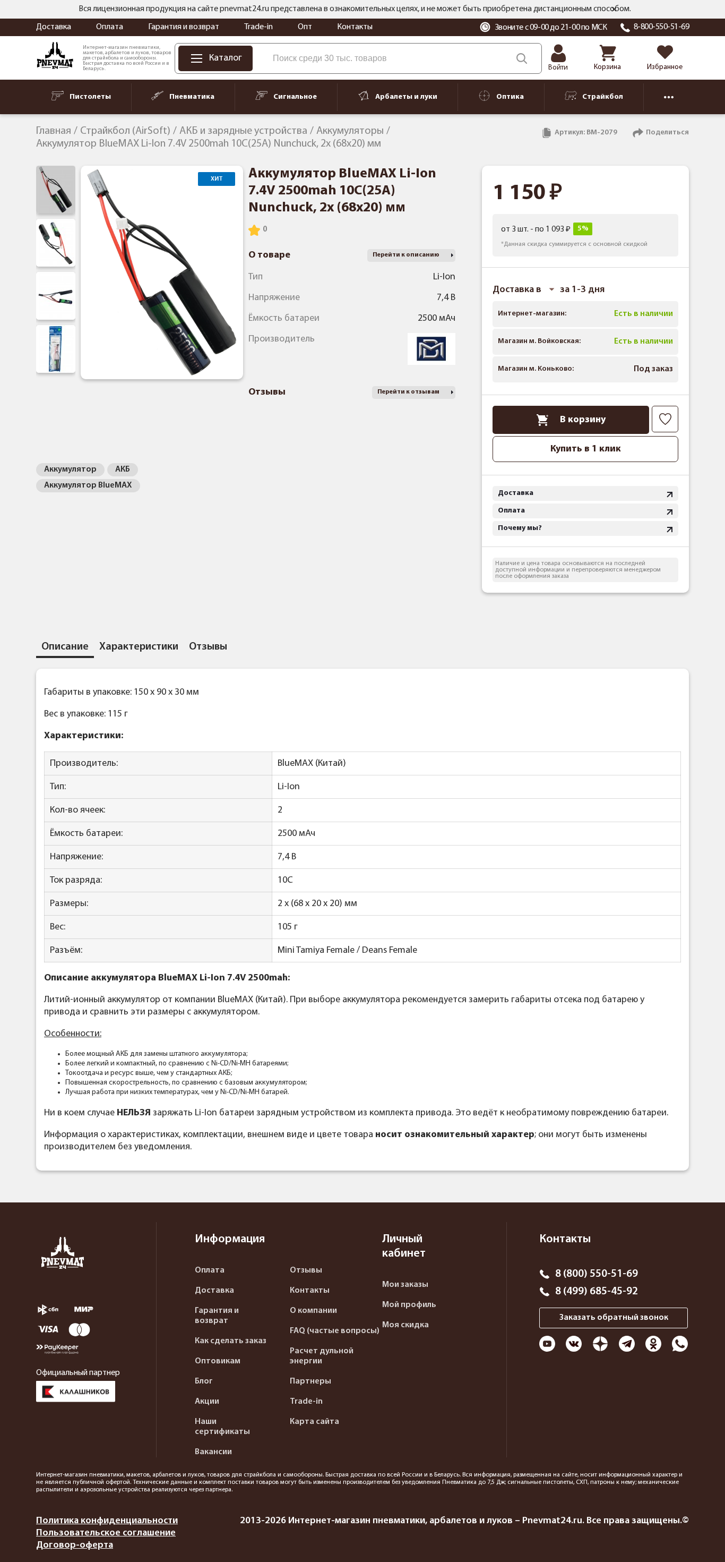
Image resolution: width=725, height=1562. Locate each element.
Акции (207, 1401)
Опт (305, 27)
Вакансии (213, 1452)
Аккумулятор (70, 469)
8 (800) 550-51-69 (596, 1274)
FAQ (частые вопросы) (334, 1331)
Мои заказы (405, 1285)
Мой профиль (409, 1305)
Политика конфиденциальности (107, 1521)
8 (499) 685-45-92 (596, 1291)
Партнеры (310, 1381)
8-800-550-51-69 (661, 27)
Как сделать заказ (230, 1341)
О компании (313, 1311)
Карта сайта (314, 1422)
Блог (204, 1381)
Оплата (109, 27)
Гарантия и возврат (183, 27)
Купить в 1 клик (585, 449)
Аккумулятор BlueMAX (88, 485)
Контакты (355, 27)
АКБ (122, 469)
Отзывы (306, 1270)
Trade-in (258, 27)
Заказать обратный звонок (613, 1317)
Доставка (53, 27)
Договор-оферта (74, 1545)
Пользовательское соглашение (106, 1533)
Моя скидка (405, 1325)
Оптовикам (217, 1361)
